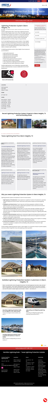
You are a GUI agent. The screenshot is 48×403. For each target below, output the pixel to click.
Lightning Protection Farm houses (8, 172)
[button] (2, 123)
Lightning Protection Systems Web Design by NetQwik (24, 381)
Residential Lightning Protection (23, 145)
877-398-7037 (28, 20)
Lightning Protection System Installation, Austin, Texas (42, 364)
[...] (4, 311)
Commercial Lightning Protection (8, 146)
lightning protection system (12, 41)
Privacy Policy (40, 358)
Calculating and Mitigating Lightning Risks (35, 308)
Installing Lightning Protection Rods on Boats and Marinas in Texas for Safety (12, 333)
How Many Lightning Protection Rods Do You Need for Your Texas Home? (12, 308)
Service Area (32, 380)
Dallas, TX (15, 364)
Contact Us (40, 357)
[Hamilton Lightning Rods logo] (6, 4)
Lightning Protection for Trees (23, 172)
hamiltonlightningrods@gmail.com (7, 362)
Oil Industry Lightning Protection (39, 145)
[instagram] (2, 365)
